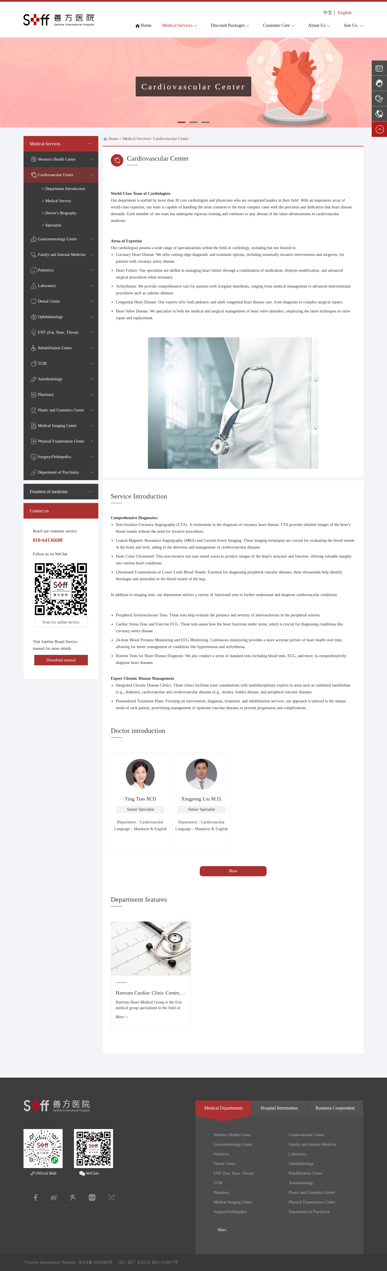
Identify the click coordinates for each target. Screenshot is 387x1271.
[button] (182, 122)
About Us (317, 25)
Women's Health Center (57, 159)
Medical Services (177, 25)
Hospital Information (279, 1108)
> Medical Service (56, 201)
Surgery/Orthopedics (54, 457)
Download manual (61, 660)
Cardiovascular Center (55, 175)
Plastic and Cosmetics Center (61, 410)
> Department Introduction (63, 189)
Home (113, 139)
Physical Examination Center (61, 441)
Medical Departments (223, 1108)
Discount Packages (228, 25)
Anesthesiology (50, 379)
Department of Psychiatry (58, 472)
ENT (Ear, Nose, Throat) (58, 332)
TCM (42, 363)
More (233, 871)
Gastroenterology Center (57, 239)
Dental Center (49, 301)
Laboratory (47, 286)
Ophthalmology (50, 317)
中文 (327, 12)
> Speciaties (51, 225)
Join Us (350, 25)
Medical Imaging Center (57, 426)
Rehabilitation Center (55, 348)
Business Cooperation (335, 1108)
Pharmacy (46, 394)
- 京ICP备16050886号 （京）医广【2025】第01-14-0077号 (126, 1262)
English (345, 12)
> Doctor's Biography (59, 213)
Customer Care (276, 25)
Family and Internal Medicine (62, 255)
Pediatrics (46, 270)
